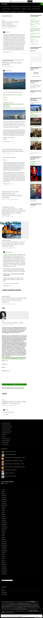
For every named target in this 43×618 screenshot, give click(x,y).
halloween (3, 605)
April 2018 (3, 491)
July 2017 (3, 508)
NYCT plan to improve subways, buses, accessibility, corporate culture (35, 126)
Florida (7, 191)
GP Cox (6, 454)
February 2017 (4, 518)
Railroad (6, 240)
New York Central (17, 607)
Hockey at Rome (7, 605)
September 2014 (4, 573)
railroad (7, 609)
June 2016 (3, 533)
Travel (12, 60)
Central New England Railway (7, 430)
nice (21, 607)
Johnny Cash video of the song (13, 273)
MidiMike (7, 31)
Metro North (36, 605)
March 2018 (3, 493)
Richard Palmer (10, 609)
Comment (5, 370)
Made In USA (31, 605)
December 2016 (4, 522)
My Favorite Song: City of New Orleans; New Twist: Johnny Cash (13, 244)
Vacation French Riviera (5, 11)
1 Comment (12, 324)
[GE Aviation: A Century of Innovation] (35, 107)
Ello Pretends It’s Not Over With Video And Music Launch (14, 300)
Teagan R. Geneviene (8, 463)
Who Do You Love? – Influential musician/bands (11, 24)
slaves (27, 609)
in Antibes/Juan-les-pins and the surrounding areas (12, 94)
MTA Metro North (37, 606)
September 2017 (4, 505)
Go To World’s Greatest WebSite (26, 6)
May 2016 (3, 535)
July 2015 (3, 554)
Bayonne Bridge (20, 601)
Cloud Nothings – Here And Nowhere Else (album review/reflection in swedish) (13, 212)
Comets (11, 603)
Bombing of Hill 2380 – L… (12, 454)
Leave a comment (12, 27)
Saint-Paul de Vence (6, 106)
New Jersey (4, 607)
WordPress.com (4, 594)
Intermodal (11, 605)
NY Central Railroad (21, 11)
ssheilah (6, 409)
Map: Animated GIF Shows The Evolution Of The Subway (35, 21)
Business (3, 296)
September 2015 (4, 550)
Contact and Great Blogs (6, 432)
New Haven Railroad (13, 11)
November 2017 (4, 501)
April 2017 (3, 514)
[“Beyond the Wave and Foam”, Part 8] (35, 191)
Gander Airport (34, 604)
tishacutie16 (7, 451)
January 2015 (4, 566)
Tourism (9, 60)
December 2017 (4, 499)
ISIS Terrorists (20, 605)
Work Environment (11, 612)
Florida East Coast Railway (24, 604)
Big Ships (28, 601)
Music (3, 20)
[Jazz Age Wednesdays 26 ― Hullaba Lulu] (35, 173)
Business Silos (37, 601)
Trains (9, 240)
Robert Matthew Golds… (9, 457)
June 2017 (3, 510)
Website (3, 367)
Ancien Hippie (4, 3)
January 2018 (4, 497)
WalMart (3, 612)
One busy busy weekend (13, 151)
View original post (5, 141)
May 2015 (3, 558)
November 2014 (4, 569)
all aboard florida (5, 601)
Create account (4, 586)
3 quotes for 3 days (13, 451)
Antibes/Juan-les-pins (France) (12, 64)
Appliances (14, 601)
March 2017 (3, 516)
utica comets (33, 611)
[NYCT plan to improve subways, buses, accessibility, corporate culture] (35, 132)
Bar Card (17, 601)
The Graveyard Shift (33, 199)
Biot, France (5, 97)
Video (9, 296)
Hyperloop (3, 436)
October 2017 (4, 503)
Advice (3, 149)
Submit (14, 384)
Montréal (33, 606)
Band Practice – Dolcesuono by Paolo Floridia (12, 195)
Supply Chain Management (6, 438)
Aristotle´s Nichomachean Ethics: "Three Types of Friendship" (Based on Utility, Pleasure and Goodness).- (35, 30)
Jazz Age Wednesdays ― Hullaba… (19, 457)
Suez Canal (35, 609)
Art (5, 149)
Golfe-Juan (5, 99)
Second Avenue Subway (21, 609)
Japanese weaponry (33, 26)
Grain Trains (38, 604)
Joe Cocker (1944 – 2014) (12, 323)
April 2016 (3, 537)
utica (28, 611)
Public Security (3, 609)
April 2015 (3, 560)
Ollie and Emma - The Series (10, 157)
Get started (30, 1)
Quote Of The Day (33, 200)
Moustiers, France (6, 105)
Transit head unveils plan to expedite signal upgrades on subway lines (35, 112)
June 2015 (3, 556)
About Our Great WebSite (5, 6)
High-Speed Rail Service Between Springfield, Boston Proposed (35, 37)
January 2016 (4, 543)
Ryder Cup (14, 609)
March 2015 (3, 562)
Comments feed (4, 592)
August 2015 (4, 552)
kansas (25, 605)
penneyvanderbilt (7, 460)
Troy (17, 611)
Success (32, 609)
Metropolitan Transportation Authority (25, 606)
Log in (3, 588)
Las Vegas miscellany (33, 43)
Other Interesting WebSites (15, 6)
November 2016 (4, 524)
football (31, 604)
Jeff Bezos (23, 605)
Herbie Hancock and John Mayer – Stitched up (14, 403)
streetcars (29, 609)
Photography (4, 60)
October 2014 (4, 571)
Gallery (4, 199)
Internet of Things (15, 605)
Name (4, 360)
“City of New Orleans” (14, 268)
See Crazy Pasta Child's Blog (8, 481)
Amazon (9, 601)
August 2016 (4, 529)
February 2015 (4, 564)
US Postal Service (21, 611)
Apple (12, 601)
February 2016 (4, 541)
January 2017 (4, 520)
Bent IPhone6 (24, 601)
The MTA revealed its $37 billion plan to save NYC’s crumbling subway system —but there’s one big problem (35, 139)
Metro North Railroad (5, 606)
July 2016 (3, 531)
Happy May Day (32, 39)
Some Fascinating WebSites (36, 6)
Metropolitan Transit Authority (14, 606)
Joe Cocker (4, 393)
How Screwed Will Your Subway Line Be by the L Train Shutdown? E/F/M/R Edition (35, 115)
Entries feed (4, 590)
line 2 (27, 605)
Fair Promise (20, 388)
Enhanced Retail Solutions (5, 604)
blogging (32, 601)
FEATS (12, 388)
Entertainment (13, 149)
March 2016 (3, 539)
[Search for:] (35, 207)
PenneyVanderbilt (8, 70)
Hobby (10, 191)
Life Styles (18, 149)
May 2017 (3, 512)
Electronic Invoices (22, 603)
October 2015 (4, 548)
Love (29, 605)
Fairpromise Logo (12, 604)
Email (4, 363)
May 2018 (3, 489)
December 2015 (4, 545)
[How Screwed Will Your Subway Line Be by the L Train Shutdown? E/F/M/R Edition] (35, 121)
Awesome (8, 149)
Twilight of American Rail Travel (10, 254)
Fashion (16, 604)
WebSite (6, 92)
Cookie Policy (20, 616)
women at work (7, 612)
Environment (4, 434)
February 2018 (4, 495)
